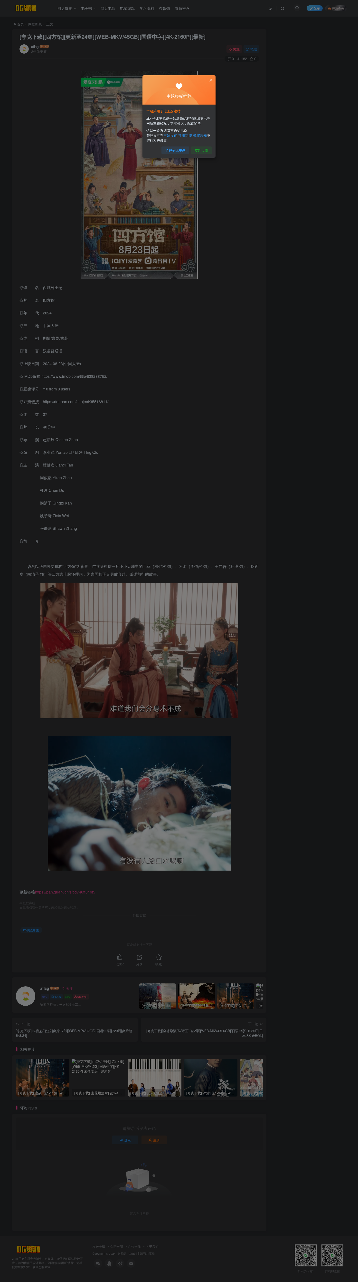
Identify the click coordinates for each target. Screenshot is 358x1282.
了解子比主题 (175, 150)
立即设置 (201, 150)
